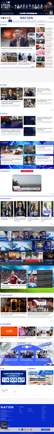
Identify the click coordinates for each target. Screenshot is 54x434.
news (20, 410)
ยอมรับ (4, 426)
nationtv (43, 414)
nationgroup (43, 410)
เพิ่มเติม (2, 424)
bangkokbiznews (44, 413)
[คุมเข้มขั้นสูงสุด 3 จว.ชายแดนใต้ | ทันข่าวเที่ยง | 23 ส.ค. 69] (22, 257)
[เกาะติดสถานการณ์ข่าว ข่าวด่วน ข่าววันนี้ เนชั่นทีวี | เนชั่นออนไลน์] (26, 18)
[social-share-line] (7, 18)
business (20, 412)
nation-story (30, 410)
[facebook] (19, 430)
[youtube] (25, 430)
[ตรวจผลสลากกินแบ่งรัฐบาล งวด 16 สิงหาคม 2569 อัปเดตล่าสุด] (13, 377)
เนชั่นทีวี (24, 432)
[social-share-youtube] (5, 18)
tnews (42, 418)
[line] (28, 430)
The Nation (43, 408)
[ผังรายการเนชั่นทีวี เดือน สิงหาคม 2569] (40, 377)
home (20, 408)
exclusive (21, 411)
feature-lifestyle (31, 411)
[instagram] (31, 430)
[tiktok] (22, 430)
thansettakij (43, 420)
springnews (43, 415)
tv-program (30, 408)
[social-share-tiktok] (3, 18)
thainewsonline (44, 417)
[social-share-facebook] (1, 18)
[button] (16, 187)
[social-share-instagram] (10, 18)
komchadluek (44, 411)
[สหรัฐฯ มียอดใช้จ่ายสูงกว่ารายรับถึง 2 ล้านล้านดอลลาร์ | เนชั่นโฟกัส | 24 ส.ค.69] (17, 246)
